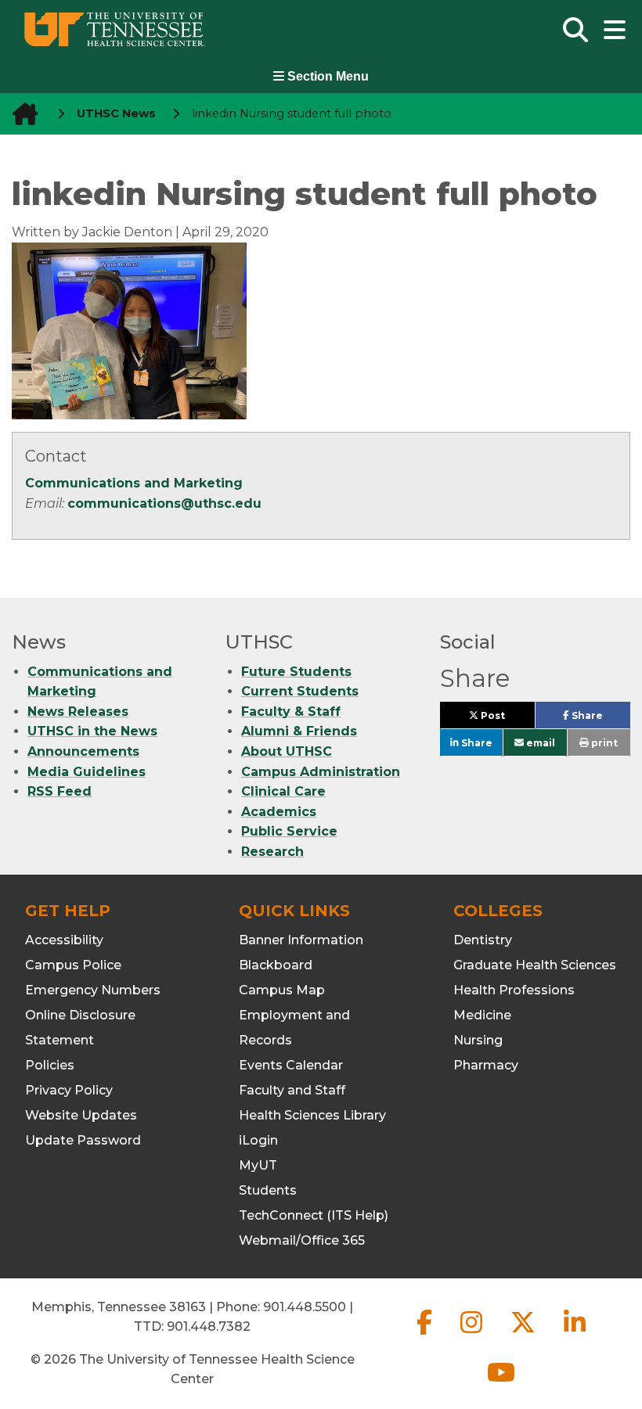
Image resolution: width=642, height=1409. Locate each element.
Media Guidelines (86, 771)
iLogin (258, 1140)
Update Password (83, 1140)
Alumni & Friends (299, 731)
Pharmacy (485, 1065)
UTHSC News (116, 113)
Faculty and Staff (292, 1090)
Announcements (83, 751)
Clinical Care (283, 791)
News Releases (77, 711)
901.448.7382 (209, 1326)
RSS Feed (59, 791)
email (539, 743)
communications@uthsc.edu (164, 503)
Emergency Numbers (92, 990)
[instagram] (473, 1335)
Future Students (296, 671)
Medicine (482, 1015)
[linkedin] (574, 1335)
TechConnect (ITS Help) (313, 1215)
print (603, 743)
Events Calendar (291, 1065)
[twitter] (524, 1335)
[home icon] (20, 113)
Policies (49, 1065)
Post (506, 719)
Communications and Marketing (134, 483)
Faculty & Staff (291, 711)
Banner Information (301, 940)
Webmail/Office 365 (302, 1240)
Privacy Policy (69, 1090)
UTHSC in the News (92, 731)
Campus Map (282, 990)
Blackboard (275, 965)
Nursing (478, 1040)
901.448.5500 (304, 1306)
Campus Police (73, 965)
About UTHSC (286, 751)
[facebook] (426, 1335)
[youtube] (501, 1385)
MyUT (258, 1165)
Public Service (289, 831)
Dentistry (482, 940)
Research (272, 851)
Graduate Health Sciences (534, 965)
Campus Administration (320, 771)
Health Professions (514, 990)
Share (599, 719)
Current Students (300, 691)
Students (268, 1190)
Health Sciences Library (312, 1115)
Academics (278, 811)
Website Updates (81, 1115)
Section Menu (326, 76)
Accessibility (64, 940)
